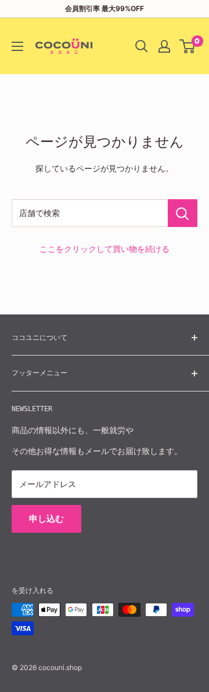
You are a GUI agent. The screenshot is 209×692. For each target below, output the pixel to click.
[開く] (141, 46)
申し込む (46, 518)
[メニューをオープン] (17, 46)
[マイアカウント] (164, 46)
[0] (188, 46)
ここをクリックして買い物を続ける (104, 249)
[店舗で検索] (182, 213)
